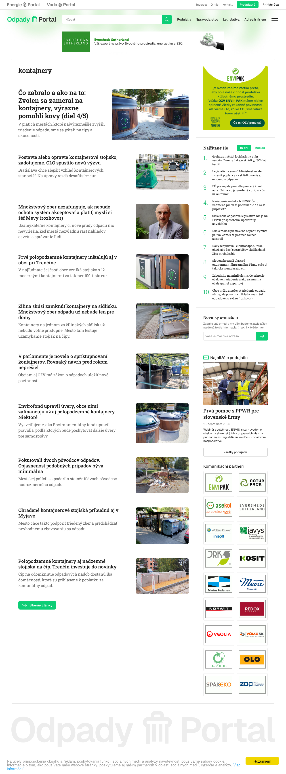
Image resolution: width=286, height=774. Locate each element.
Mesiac (259, 148)
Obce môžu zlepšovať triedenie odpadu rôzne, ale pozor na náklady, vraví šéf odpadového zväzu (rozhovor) (238, 294)
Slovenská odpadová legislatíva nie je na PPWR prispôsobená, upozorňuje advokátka (240, 220)
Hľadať (167, 19)
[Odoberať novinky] (262, 336)
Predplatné (247, 4)
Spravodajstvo (207, 19)
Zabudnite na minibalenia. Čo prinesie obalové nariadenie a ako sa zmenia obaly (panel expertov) (238, 279)
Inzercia (201, 4)
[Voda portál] (61, 4)
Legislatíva (231, 19)
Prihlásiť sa (271, 4)
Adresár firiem (255, 19)
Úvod (31, 19)
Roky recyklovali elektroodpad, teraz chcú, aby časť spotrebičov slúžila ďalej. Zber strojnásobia (238, 250)
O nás (215, 4)
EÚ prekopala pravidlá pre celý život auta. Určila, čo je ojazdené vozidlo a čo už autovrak (238, 190)
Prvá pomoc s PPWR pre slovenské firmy (231, 413)
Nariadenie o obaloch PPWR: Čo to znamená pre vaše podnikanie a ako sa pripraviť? (238, 205)
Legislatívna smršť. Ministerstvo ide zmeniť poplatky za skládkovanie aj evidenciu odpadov (237, 175)
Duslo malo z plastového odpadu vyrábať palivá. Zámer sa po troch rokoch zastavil (239, 235)
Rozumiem (262, 761)
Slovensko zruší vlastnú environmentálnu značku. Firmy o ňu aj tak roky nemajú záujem (239, 264)
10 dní (244, 148)
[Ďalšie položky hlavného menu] (275, 19)
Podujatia (184, 19)
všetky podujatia (236, 452)
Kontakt (228, 4)
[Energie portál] (23, 4)
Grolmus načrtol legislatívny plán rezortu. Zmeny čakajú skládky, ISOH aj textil (238, 160)
